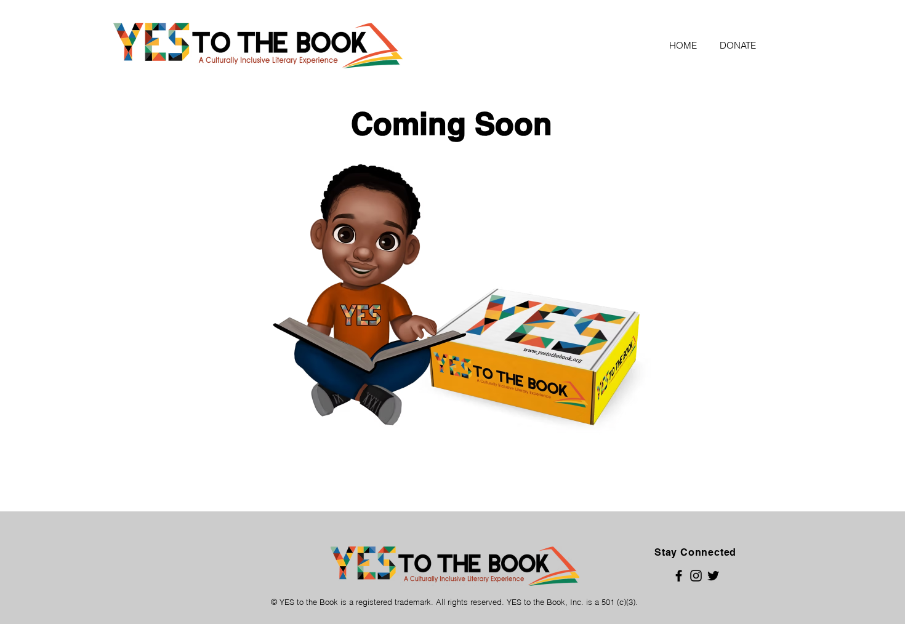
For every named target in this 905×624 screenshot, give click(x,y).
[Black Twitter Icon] (713, 575)
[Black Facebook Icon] (678, 575)
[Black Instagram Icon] (696, 575)
